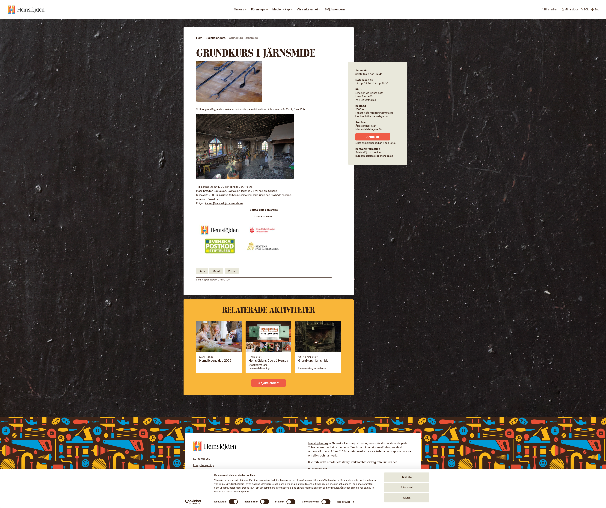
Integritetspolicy (203, 465)
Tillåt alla (407, 477)
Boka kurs (213, 199)
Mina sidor (571, 9)
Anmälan (372, 137)
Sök (586, 9)
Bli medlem (551, 9)
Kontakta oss (201, 458)
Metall (216, 271)
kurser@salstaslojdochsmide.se (224, 203)
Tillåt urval (407, 487)
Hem (199, 38)
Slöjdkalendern (335, 9)
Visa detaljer (343, 501)
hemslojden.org (318, 443)
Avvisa (406, 497)
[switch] (264, 501)
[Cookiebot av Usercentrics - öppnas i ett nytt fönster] (193, 501)
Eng (596, 9)
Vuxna (231, 271)
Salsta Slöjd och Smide (368, 74)
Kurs (202, 271)
